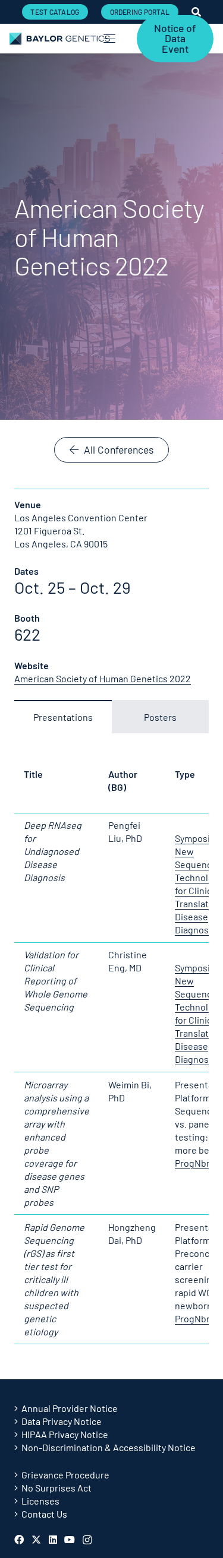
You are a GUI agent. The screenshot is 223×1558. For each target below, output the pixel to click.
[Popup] (196, 12)
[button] (110, 39)
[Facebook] (19, 1539)
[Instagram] (87, 1540)
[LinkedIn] (53, 1539)
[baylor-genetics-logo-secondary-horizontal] (60, 39)
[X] (36, 1539)
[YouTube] (69, 1539)
